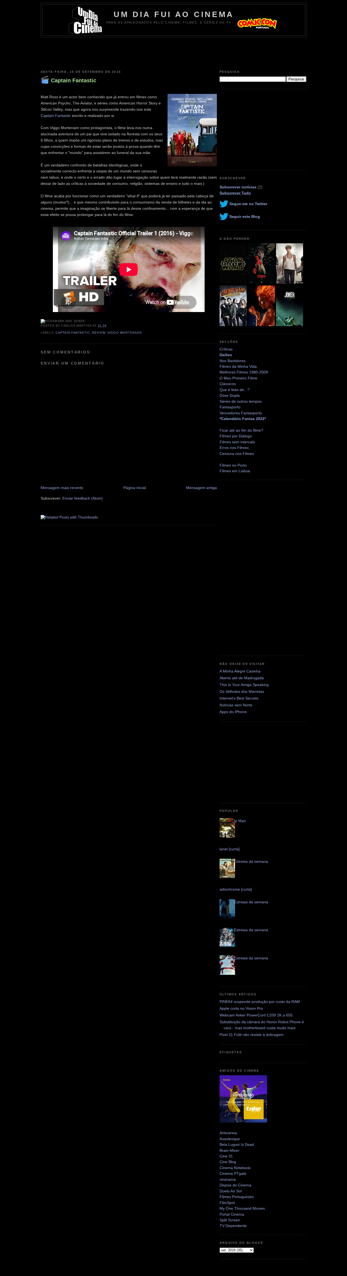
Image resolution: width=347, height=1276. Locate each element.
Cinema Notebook (235, 1168)
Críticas (226, 349)
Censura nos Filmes (237, 453)
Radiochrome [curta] (234, 889)
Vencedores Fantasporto (241, 413)
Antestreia (228, 1133)
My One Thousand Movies (242, 1208)
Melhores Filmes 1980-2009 (244, 372)
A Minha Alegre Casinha (240, 671)
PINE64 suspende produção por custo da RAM (260, 1001)
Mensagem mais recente (62, 488)
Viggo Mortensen (124, 332)
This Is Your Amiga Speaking (244, 685)
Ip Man (240, 821)
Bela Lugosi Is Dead (237, 1144)
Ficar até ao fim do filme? (241, 430)
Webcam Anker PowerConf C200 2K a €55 (256, 1015)
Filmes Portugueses (237, 1197)
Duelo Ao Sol (231, 1191)
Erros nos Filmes (234, 447)
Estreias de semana (251, 902)
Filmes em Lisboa (235, 471)
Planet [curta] (228, 849)
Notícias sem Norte (236, 705)
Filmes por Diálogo (236, 436)
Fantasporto (230, 407)
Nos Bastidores (233, 361)
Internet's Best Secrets (239, 698)
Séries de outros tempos (241, 401)
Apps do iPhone (233, 712)
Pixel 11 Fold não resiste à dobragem (252, 1034)
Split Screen (230, 1220)
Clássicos (228, 384)
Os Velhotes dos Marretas (242, 691)
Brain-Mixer (229, 1150)
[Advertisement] (173, 52)
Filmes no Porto (233, 465)
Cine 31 (226, 1156)
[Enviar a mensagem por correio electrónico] (108, 325)
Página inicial (134, 488)
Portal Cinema (232, 1214)
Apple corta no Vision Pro (241, 1008)
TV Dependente (233, 1225)
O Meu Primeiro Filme (238, 378)
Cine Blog (228, 1162)
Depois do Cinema (235, 1185)
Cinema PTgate (233, 1173)
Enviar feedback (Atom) (82, 498)
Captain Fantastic (73, 80)
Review (98, 332)
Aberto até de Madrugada (242, 678)
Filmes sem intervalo (237, 442)
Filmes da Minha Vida (238, 366)
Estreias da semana (251, 861)
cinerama (228, 1179)
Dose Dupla (230, 395)
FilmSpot (227, 1202)
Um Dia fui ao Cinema (174, 14)
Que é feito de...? (234, 390)
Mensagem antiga (201, 488)
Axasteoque (230, 1139)
